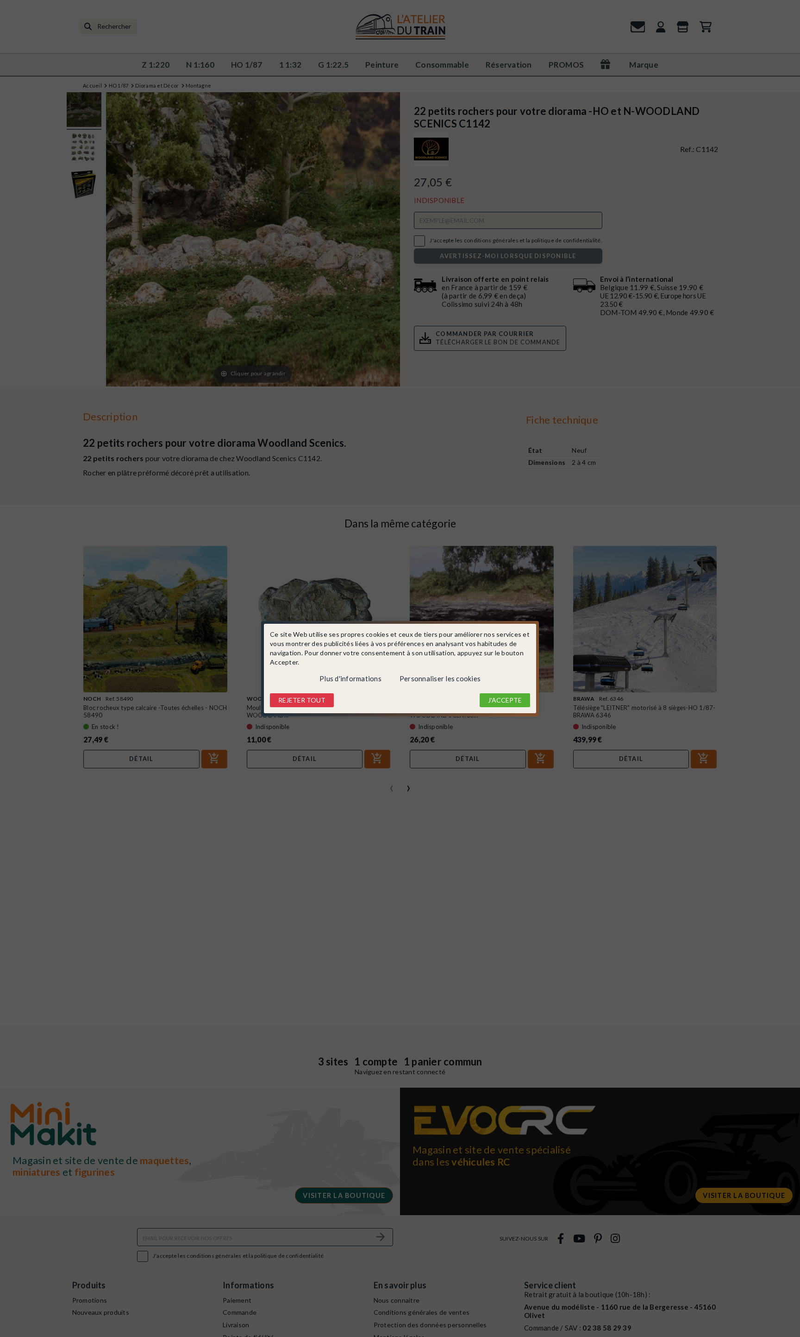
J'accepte (505, 700)
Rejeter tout (301, 700)
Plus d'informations (350, 678)
